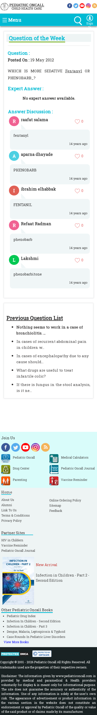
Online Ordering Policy (65, 500)
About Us (7, 500)
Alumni (6, 505)
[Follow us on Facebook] (69, 5)
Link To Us (9, 510)
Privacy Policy (11, 520)
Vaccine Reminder (14, 545)
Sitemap (55, 505)
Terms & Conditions (15, 515)
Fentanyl (73, 70)
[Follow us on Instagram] (88, 5)
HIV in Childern (12, 540)
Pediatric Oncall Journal (18, 550)
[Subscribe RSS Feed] (94, 5)
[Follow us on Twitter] (75, 5)
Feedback (55, 511)
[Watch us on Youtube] (82, 5)
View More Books (16, 642)
